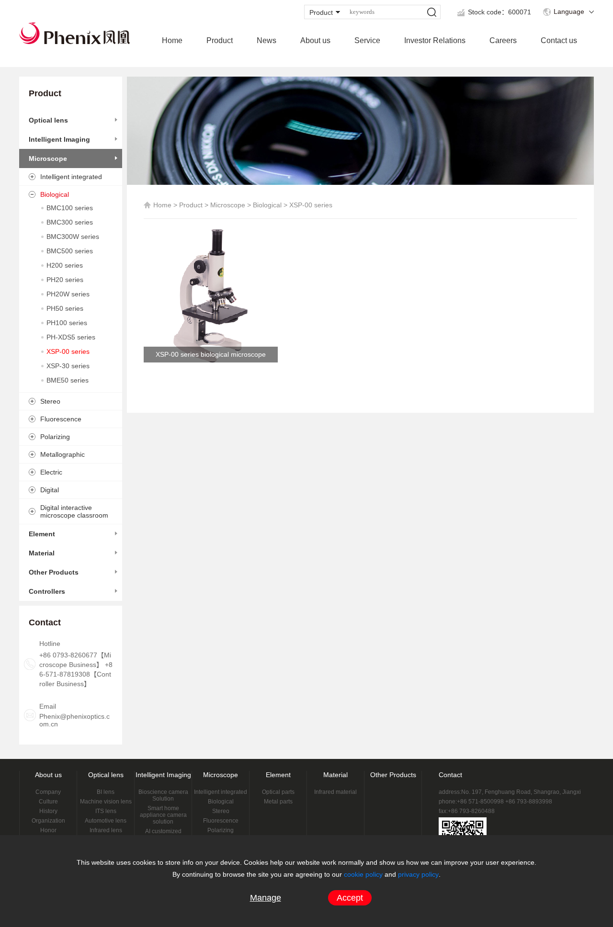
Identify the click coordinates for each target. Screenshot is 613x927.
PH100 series (66, 323)
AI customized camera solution (163, 834)
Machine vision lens (106, 801)
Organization (48, 820)
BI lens (105, 792)
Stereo (50, 401)
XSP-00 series (68, 351)
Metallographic (62, 454)
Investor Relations (434, 40)
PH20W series (68, 294)
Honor (48, 830)
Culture (48, 801)
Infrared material (335, 792)
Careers (503, 40)
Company (48, 792)
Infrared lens (106, 830)
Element (42, 534)
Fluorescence (60, 419)
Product (219, 40)
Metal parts (278, 801)
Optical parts (278, 792)
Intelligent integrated (71, 177)
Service (367, 40)
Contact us (559, 40)
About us (315, 40)
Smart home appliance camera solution (163, 815)
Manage (265, 898)
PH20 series (64, 279)
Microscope (48, 158)
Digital (49, 490)
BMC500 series (69, 251)
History (48, 811)
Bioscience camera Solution (163, 795)
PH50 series (64, 308)
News (266, 40)
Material (42, 553)
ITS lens (105, 811)
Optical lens (48, 120)
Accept (350, 898)
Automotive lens (105, 820)
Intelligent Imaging (59, 139)
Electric (51, 472)
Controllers (47, 591)
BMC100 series (69, 208)
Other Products (54, 572)
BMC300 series (69, 222)
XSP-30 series (68, 366)
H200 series (64, 265)
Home (172, 40)
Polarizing (55, 437)
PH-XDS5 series (70, 337)
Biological (54, 194)
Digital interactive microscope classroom (74, 511)
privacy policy (418, 874)
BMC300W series (72, 236)
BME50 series (67, 380)
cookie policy (363, 874)
